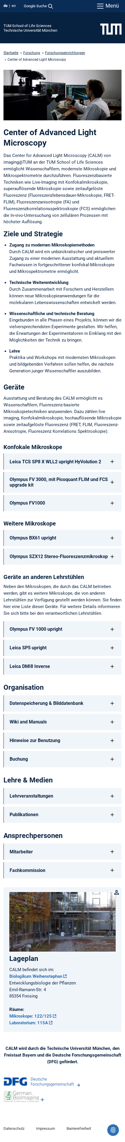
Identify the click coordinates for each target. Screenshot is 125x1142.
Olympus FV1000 (27, 503)
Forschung (31, 53)
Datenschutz (13, 1128)
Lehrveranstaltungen (31, 796)
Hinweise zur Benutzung (35, 740)
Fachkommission (27, 870)
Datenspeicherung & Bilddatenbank (46, 703)
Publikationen (24, 814)
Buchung (19, 759)
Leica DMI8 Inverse (30, 666)
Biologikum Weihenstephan (35, 976)
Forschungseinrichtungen (65, 53)
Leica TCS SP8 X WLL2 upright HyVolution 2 (55, 461)
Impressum (45, 1128)
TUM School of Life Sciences (27, 26)
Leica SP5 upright (28, 647)
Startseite (10, 53)
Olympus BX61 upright (33, 538)
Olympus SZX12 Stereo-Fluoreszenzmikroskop (59, 556)
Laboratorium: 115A (28, 1022)
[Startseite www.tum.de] (111, 28)
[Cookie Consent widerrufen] (113, 1130)
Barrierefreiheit (79, 1128)
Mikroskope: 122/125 (30, 1016)
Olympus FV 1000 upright (36, 629)
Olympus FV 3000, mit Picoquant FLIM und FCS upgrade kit (59, 482)
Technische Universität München (30, 30)
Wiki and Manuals (28, 722)
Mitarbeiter (21, 852)
